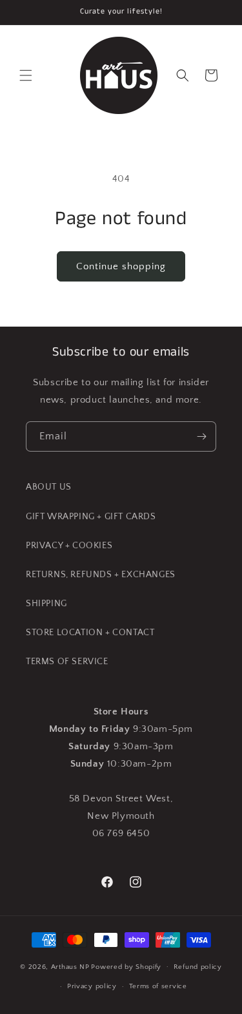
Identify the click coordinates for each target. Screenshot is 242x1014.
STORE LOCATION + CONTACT (90, 632)
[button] (26, 75)
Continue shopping (121, 266)
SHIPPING (46, 603)
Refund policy (198, 967)
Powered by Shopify (126, 966)
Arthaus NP (70, 966)
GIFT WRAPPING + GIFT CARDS (91, 517)
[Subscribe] (201, 436)
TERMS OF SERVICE (67, 661)
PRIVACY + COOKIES (69, 545)
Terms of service (158, 986)
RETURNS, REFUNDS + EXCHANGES (101, 574)
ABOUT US (49, 487)
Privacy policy (92, 986)
